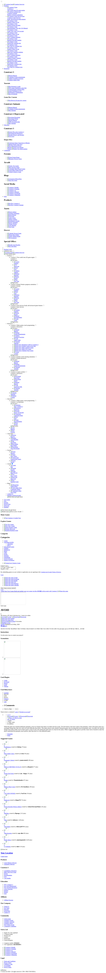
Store (5, 196)
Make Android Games (27, 347)
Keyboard (6, 682)
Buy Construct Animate (17, 205)
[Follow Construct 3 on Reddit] (12, 187)
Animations (16, 213)
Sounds (17, 221)
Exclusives (14, 238)
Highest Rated (16, 236)
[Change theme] (15, 497)
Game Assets (7, 919)
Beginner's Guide (15, 86)
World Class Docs (17, 144)
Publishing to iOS (16, 91)
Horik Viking (7, 840)
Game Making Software (10, 863)
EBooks (14, 215)
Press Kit (6, 909)
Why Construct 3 (8, 884)
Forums (9, 450)
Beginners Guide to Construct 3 (30, 344)
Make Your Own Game (10, 872)
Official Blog (18, 179)
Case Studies (7, 878)
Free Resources (18, 133)
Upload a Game (17, 172)
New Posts (14, 180)
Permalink (10, 734)
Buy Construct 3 (15, 203)
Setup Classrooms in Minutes (22, 143)
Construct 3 (23, 257)
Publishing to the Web (20, 88)
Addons (14, 212)
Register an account (25, 712)
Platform (6, 699)
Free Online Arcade (9, 925)
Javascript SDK (15, 122)
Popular (6, 502)
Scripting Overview (18, 78)
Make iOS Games (26, 349)
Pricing (6, 873)
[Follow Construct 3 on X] (11, 190)
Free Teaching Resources (10, 887)
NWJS (16, 119)
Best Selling (15, 235)
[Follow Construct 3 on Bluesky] (13, 192)
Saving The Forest (9, 773)
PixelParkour (7, 747)
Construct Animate (23, 284)
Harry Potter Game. (9, 753)
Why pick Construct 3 (18, 132)
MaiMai (3, 624)
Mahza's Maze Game (9, 787)
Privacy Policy (8, 962)
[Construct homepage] (14, 4)
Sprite (5, 685)
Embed (12, 618)
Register (6, 249)
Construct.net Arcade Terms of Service (51, 572)
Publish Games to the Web (29, 346)
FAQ (12, 136)
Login (10, 249)
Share (12, 620)
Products (6, 6)
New (5, 501)
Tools (12, 227)
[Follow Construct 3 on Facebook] (13, 193)
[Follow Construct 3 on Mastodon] (13, 195)
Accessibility (7, 965)
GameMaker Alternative (10, 871)
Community (7, 150)
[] (8, 714)
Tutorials (13, 110)
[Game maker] (14, 252)
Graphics (14, 219)
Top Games (15, 166)
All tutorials (14, 94)
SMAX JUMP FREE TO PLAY (12, 767)
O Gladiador (7, 846)
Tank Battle (7, 826)
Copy (2, 575)
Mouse (6, 683)
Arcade (9, 464)
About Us (6, 906)
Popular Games (13, 527)
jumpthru (6, 693)
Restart (6, 780)
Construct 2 (18, 372)
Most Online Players (17, 170)
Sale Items (13, 246)
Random (6, 507)
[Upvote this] (6, 617)
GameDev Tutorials (9, 922)
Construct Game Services (27, 305)
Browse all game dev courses (18, 100)
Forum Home (15, 157)
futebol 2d (7, 800)
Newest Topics (18, 159)
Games (14, 218)
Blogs (9, 483)
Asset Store (10, 433)
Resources (6, 68)
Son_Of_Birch (11, 719)
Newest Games (15, 167)
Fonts (12, 216)
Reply (8, 735)
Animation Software (9, 864)
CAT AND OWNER (9, 793)
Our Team (6, 908)
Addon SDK (16, 80)
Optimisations (19, 92)
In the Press (7, 911)
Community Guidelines (10, 926)
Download (17, 117)
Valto (5, 820)
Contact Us (10, 494)
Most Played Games (19, 169)
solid (5, 702)
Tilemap (6, 686)
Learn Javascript (8, 889)
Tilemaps (13, 225)
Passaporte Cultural (9, 760)
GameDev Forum (8, 920)
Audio (5, 680)
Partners (6, 890)
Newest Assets (17, 233)
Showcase (6, 505)
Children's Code (8, 964)
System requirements (19, 77)
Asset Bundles (16, 245)
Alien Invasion (8, 833)
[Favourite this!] (8, 621)
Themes (14, 224)
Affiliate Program (8, 900)
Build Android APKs (18, 89)
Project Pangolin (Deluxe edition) (13, 806)
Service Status (7, 967)
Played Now (7, 504)
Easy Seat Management (10, 886)
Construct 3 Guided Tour (14, 518)
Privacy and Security (18, 135)
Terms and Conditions (9, 961)
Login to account (16, 495)
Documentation (8, 875)
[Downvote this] (19, 617)
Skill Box (6, 813)
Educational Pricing (16, 146)
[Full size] (12, 657)
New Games (11, 526)
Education (6, 125)
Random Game (14, 530)
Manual (15, 75)
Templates (15, 222)
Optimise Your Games (27, 350)
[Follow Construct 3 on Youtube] (13, 189)
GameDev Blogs (8, 923)
